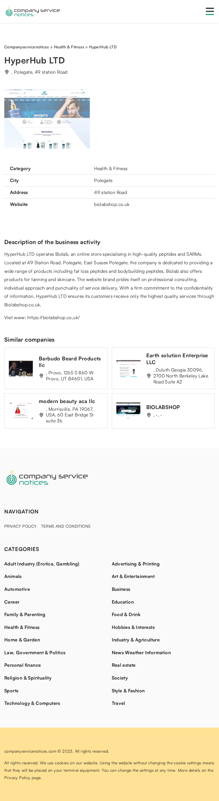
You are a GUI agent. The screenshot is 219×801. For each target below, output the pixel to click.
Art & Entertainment (133, 576)
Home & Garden (22, 640)
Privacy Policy (20, 526)
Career (11, 602)
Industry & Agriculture (136, 640)
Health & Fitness (110, 168)
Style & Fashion (128, 690)
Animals (13, 576)
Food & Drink (126, 614)
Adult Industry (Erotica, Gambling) (42, 564)
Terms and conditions (66, 526)
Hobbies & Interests (133, 627)
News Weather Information (141, 652)
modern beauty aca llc (67, 401)
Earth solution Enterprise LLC (177, 358)
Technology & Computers (32, 703)
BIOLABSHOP (163, 407)
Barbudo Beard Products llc (70, 361)
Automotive (17, 589)
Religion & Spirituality (27, 678)
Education (123, 602)
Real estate (124, 665)
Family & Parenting (24, 614)
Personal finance (22, 665)
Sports (11, 690)
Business (121, 589)
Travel (118, 703)
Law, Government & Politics (34, 652)
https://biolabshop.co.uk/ (53, 317)
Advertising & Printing (136, 564)
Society (120, 678)
